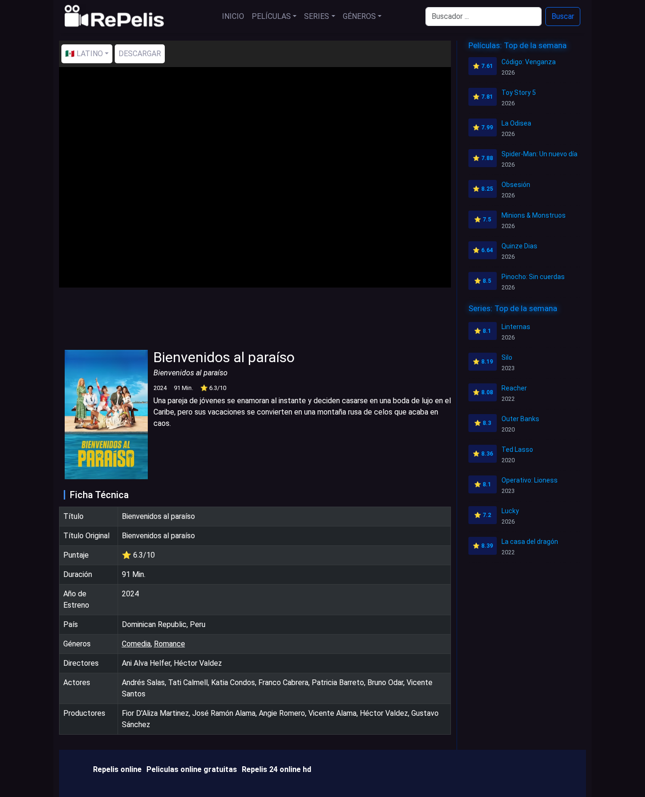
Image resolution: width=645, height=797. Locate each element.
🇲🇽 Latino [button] (84, 53)
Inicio (233, 16)
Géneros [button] (359, 16)
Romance (169, 643)
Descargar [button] (140, 53)
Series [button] (316, 16)
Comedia (136, 643)
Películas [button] (271, 16)
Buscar (563, 16)
